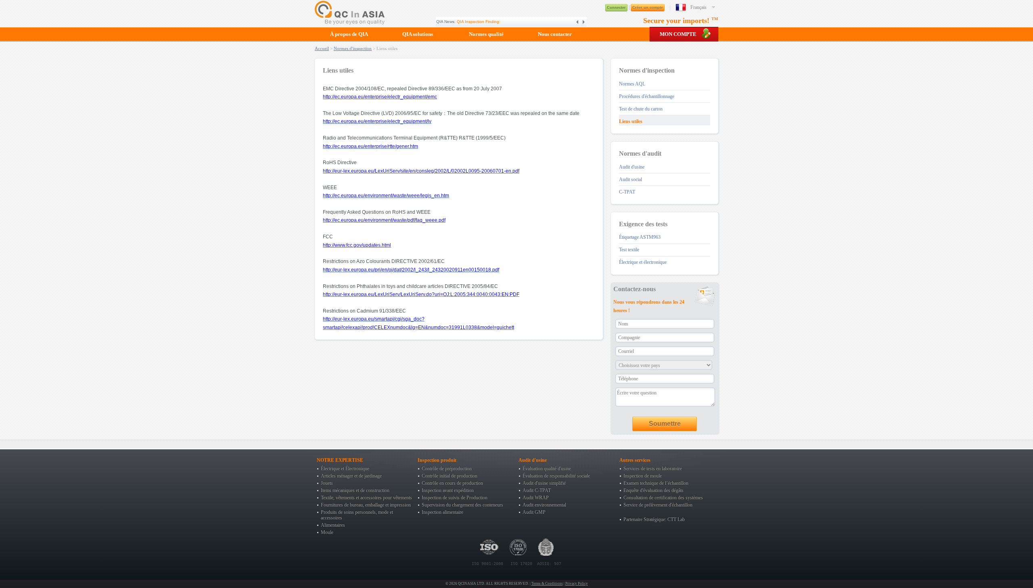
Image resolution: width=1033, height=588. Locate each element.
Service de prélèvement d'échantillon (657, 505)
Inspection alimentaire (442, 512)
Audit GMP (534, 512)
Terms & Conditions (547, 584)
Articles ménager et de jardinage (351, 476)
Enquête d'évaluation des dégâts (653, 490)
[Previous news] (577, 21)
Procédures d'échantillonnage (646, 96)
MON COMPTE (678, 34)
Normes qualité (486, 34)
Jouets (327, 483)
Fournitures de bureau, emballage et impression (366, 505)
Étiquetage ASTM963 (640, 237)
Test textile (629, 249)
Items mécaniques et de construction (355, 490)
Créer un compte (647, 8)
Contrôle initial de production (449, 476)
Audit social (630, 179)
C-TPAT (627, 192)
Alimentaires (333, 525)
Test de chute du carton (641, 109)
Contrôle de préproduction (447, 468)
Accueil (322, 48)
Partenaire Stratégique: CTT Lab (654, 519)
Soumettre (665, 423)
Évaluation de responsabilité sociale (556, 476)
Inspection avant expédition (448, 490)
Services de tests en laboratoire (652, 468)
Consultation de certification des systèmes (663, 497)
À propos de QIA (349, 34)
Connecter (616, 8)
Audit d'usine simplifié (544, 483)
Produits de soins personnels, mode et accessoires (357, 515)
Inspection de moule (642, 476)
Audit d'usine (631, 167)
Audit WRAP (536, 497)
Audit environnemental (544, 505)
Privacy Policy (576, 584)
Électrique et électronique (643, 262)
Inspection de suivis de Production (454, 497)
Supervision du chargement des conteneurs (462, 505)
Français (698, 7)
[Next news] (583, 21)
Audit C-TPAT (537, 490)
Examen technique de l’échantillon (655, 483)
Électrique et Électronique (345, 468)
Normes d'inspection (353, 48)
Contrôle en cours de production (452, 483)
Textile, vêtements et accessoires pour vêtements (366, 497)
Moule (327, 532)
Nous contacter (555, 34)
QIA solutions (417, 34)
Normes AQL (632, 84)
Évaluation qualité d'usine (547, 468)
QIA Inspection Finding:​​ (478, 21)
